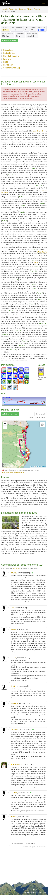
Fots (12, 608)
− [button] (5, 427)
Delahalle (14, 817)
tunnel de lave (42, 251)
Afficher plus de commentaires (25, 844)
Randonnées (13, 9)
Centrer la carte (41, 414)
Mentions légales (39, 890)
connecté (16, 568)
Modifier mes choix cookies (22, 890)
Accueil (4, 9)
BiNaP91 (14, 573)
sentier (36, 262)
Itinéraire (7, 59)
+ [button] (5, 423)
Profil (5, 62)
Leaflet (32, 467)
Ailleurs (29, 9)
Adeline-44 (14, 703)
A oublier (37, 9)
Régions (22, 9)
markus (13, 629)
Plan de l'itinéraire (11, 56)
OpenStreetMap (41, 467)
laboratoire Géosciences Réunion (13, 472)
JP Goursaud (17, 764)
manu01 (13, 658)
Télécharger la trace (10, 40)
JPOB (13, 686)
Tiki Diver (14, 730)
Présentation (8, 50)
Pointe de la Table (38, 131)
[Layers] (42, 424)
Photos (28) (8, 65)
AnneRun (14, 793)
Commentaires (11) (11, 68)
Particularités (9, 53)
